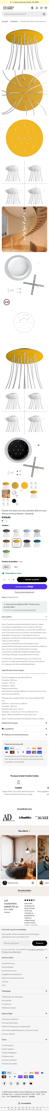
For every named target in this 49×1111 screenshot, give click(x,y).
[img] (31, 900)
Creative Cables (12, 1092)
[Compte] (36, 8)
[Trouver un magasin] (32, 8)
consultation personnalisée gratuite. (24, 610)
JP (8, 1109)
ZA (40, 1109)
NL (12, 1109)
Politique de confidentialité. (11, 952)
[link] (8, 817)
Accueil (5, 21)
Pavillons (14, 21)
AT (5, 1107)
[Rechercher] (44, 14)
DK (23, 1107)
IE (44, 1107)
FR (30, 1107)
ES (26, 1107)
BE (8, 1107)
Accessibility (26, 1103)
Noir (16, 567)
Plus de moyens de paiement (24, 592)
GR (33, 1107)
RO (19, 1109)
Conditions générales (36, 949)
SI (29, 1109)
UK (33, 1109)
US (36, 1109)
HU (41, 1107)
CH (12, 1107)
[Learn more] (6, 521)
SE (26, 1109)
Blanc (6, 567)
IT (47, 1107)
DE (19, 1107)
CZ (15, 1107)
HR (37, 1107)
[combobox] (24, 14)
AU (1, 1107)
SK (23, 1109)
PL (16, 1109)
